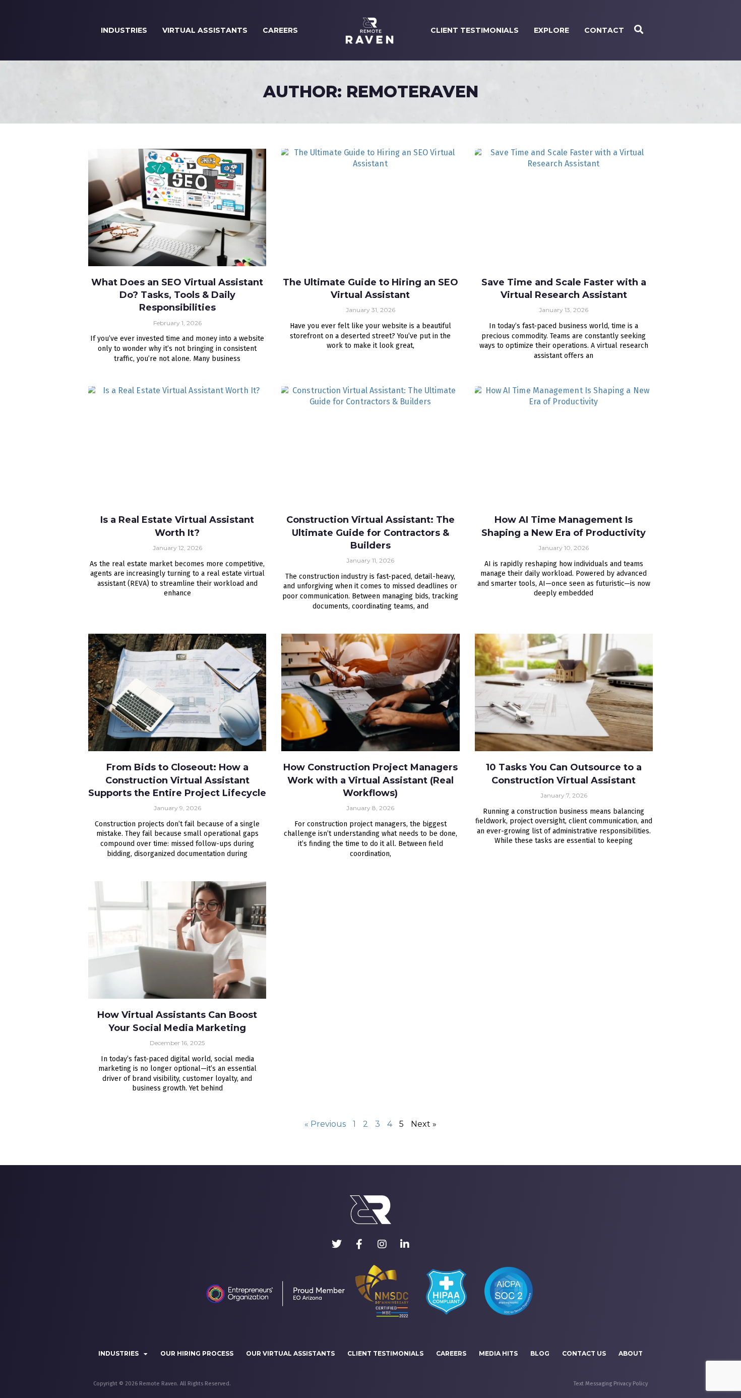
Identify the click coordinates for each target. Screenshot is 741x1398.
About (631, 1353)
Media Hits (498, 1353)
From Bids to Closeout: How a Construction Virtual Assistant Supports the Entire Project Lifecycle (177, 780)
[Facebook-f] (359, 1244)
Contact (604, 30)
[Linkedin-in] (405, 1244)
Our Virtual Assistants (290, 1353)
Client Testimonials (474, 30)
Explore (551, 30)
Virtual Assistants (205, 30)
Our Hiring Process (196, 1353)
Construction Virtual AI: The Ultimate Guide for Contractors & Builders (370, 532)
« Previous (325, 1124)
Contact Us (584, 1353)
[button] (638, 30)
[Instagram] (382, 1244)
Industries (124, 30)
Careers (280, 30)
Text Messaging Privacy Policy (611, 1383)
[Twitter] (337, 1244)
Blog (539, 1353)
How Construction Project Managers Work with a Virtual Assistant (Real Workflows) (370, 780)
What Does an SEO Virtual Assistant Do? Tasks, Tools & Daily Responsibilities (177, 295)
